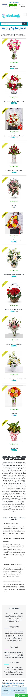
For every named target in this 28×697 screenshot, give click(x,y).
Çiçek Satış (6, 29)
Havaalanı (13, 685)
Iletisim (15, 8)
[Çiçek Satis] (11, 16)
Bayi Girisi (23, 6)
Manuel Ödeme (13, 4)
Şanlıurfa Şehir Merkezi (10, 683)
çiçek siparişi (14, 2)
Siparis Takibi (23, 4)
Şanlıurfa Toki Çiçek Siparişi (14, 28)
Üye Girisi (15, 6)
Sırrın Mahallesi (14, 686)
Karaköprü (20, 686)
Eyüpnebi (9, 685)
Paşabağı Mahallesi (6, 686)
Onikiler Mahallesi (20, 685)
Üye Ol (8, 6)
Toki (17, 683)
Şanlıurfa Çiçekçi (12, 29)
